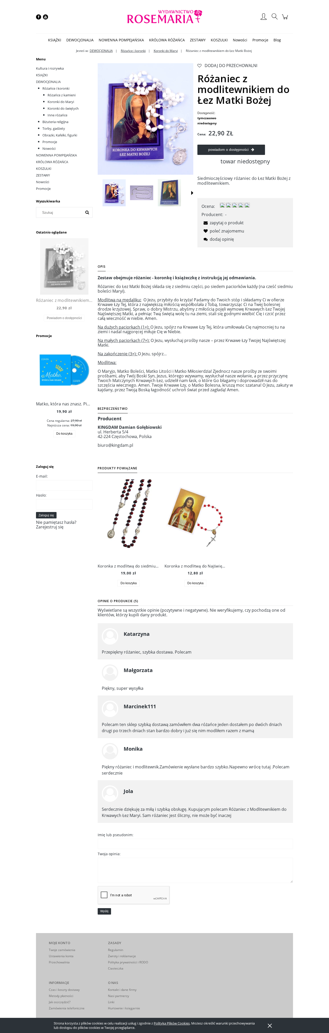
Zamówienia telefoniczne (67, 1008)
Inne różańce (57, 115)
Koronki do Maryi (61, 101)
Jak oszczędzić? (59, 1002)
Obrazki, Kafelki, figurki (59, 135)
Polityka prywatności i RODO (128, 962)
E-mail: (42, 476)
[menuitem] (54, 40)
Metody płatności (61, 996)
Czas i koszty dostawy (64, 990)
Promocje (49, 141)
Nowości (49, 148)
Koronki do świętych (63, 108)
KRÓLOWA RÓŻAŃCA (52, 162)
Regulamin (115, 950)
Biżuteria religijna (55, 121)
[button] (192, 193)
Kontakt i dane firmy (122, 990)
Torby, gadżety (53, 128)
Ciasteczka (115, 968)
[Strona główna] (164, 16)
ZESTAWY (43, 175)
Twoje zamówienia (62, 950)
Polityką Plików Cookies (172, 1023)
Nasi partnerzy (118, 996)
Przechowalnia (59, 962)
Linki (111, 1002)
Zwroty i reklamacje (122, 956)
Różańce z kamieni (62, 95)
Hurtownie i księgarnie (124, 1008)
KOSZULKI (43, 168)
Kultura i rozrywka (50, 68)
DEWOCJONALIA (48, 81)
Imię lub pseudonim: (115, 834)
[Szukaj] (87, 212)
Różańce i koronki (55, 88)
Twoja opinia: (109, 853)
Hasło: (41, 495)
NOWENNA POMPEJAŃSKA (56, 155)
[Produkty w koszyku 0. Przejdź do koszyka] (286, 19)
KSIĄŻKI (42, 75)
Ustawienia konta (61, 956)
